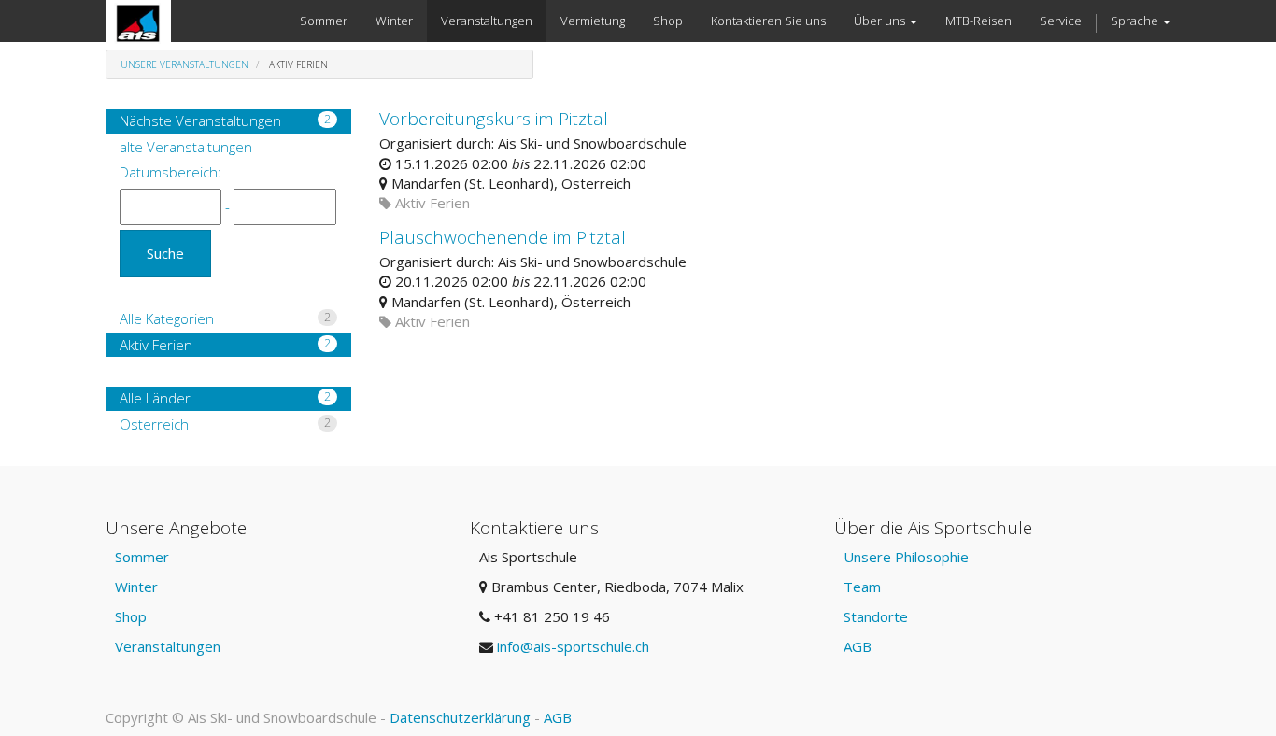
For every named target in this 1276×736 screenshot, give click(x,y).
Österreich (225, 424)
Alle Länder (225, 398)
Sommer (142, 556)
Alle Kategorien (225, 318)
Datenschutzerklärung (460, 717)
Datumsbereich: (170, 172)
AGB (858, 646)
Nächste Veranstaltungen (225, 120)
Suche (165, 253)
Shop (131, 616)
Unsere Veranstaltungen (184, 64)
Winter (136, 586)
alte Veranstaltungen (186, 146)
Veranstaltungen (167, 646)
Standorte (876, 616)
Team (862, 586)
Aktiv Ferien (225, 344)
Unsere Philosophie (906, 556)
